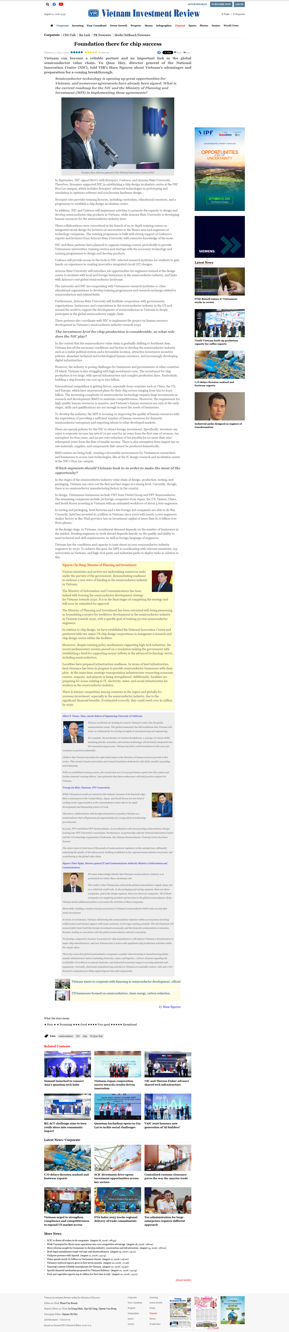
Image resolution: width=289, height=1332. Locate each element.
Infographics (164, 25)
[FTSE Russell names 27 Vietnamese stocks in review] (220, 281)
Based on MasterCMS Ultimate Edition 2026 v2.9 (67, 1325)
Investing (77, 25)
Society (216, 25)
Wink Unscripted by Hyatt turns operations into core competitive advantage (86, 1244)
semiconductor (66, 1036)
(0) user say (103, 52)
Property (136, 25)
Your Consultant (97, 25)
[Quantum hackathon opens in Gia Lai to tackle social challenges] (117, 1107)
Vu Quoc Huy (96, 1036)
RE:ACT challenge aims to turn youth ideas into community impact (65, 1127)
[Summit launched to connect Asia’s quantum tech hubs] (67, 1064)
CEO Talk (69, 35)
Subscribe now (221, 4)
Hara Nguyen (171, 1007)
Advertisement (197, 4)
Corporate (63, 25)
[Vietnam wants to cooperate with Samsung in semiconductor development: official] (62, 984)
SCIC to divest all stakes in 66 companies (68, 1240)
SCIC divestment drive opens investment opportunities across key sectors (116, 1178)
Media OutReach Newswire (132, 35)
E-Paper (226, 14)
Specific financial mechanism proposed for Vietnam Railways (78, 1270)
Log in (239, 4)
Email (179, 52)
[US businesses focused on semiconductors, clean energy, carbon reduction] (62, 995)
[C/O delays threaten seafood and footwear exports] (67, 1158)
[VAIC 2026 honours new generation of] (167, 1107)
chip (85, 1036)
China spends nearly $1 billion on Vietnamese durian (74, 1259)
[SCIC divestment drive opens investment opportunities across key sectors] (117, 1158)
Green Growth (118, 25)
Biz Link (84, 35)
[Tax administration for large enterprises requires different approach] (167, 1200)
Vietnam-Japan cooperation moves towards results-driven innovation (114, 1084)
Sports (192, 25)
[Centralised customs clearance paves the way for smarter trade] (167, 1158)
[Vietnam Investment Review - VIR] (144, 22)
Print (188, 52)
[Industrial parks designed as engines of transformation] (220, 406)
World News (231, 25)
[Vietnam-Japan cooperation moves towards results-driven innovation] (117, 1064)
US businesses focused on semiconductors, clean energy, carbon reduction (121, 993)
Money (149, 25)
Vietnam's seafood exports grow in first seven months (75, 1262)
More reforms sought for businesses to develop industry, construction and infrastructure (93, 1247)
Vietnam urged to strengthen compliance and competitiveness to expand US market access (66, 1221)
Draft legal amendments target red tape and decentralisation (78, 1251)
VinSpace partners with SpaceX (63, 1255)
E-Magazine (239, 14)
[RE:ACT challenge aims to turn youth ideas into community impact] (67, 1107)
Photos (204, 25)
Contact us (65, 1319)
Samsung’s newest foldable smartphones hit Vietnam (74, 1266)
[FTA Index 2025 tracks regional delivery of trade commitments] (117, 1200)
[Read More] (183, 1280)
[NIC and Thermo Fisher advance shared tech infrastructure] (167, 1064)
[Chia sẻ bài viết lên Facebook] (159, 52)
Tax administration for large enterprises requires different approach (164, 1221)
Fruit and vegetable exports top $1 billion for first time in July (79, 1274)
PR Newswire (102, 35)
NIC (78, 1036)
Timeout (180, 25)
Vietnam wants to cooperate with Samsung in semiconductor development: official (126, 981)
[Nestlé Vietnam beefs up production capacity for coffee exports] (220, 323)
